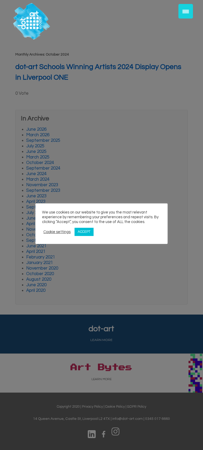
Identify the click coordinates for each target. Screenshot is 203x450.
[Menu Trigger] (185, 11)
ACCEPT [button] (84, 232)
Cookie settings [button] (57, 232)
